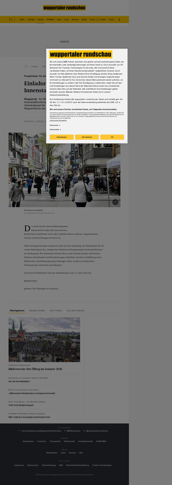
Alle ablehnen (87, 137)
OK (112, 137)
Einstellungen (62, 137)
